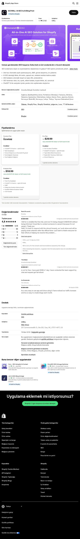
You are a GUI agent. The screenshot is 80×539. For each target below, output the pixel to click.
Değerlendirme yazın (9, 243)
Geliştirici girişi (7, 512)
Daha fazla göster (26, 236)
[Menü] (77, 3)
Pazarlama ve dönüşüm (10, 448)
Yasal (43, 492)
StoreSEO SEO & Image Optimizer (58, 364)
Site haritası (6, 528)
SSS (22, 317)
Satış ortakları (46, 488)
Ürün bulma (6, 432)
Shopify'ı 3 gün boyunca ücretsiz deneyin (40, 403)
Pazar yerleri (45, 432)
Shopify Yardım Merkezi (10, 469)
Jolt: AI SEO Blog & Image (16, 376)
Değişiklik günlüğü (38, 332)
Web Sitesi (25, 325)
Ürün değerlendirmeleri (49, 436)
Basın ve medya (46, 481)
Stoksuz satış (46, 428)
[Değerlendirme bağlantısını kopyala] (32, 211)
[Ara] (73, 3)
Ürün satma (6, 436)
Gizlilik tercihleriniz (9, 533)
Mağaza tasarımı (8, 444)
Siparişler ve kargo (9, 440)
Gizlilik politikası (27, 314)
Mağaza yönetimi (8, 452)
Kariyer (43, 473)
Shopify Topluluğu (8, 477)
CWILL (54, 20)
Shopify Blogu (7, 481)
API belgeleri (6, 473)
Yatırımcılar (45, 477)
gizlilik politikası (47, 339)
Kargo (43, 452)
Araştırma (5, 484)
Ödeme (23, 104)
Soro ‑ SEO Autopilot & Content (18, 364)
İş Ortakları (45, 484)
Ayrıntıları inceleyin (28, 354)
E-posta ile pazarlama (49, 444)
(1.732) (44, 20)
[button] (20, 367)
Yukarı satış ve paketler (49, 440)
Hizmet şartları (7, 517)
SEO (22, 109)
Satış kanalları (7, 428)
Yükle (74, 12)
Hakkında (44, 469)
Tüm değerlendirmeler (10, 247)
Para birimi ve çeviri (48, 455)
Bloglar (23, 116)
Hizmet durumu (46, 496)
